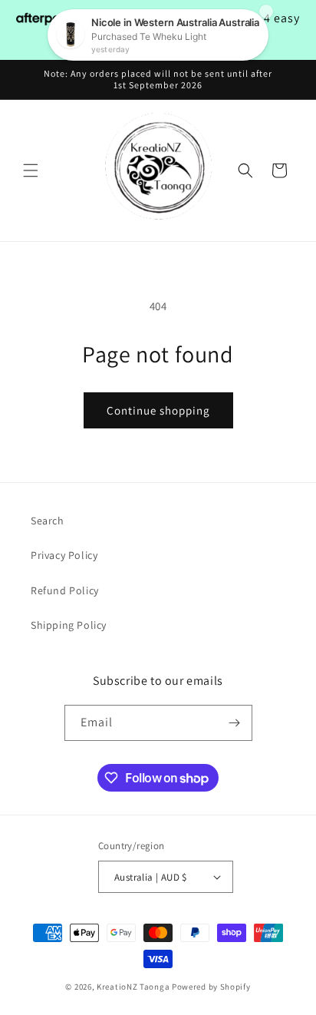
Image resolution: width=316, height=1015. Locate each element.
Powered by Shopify (211, 986)
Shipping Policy (69, 625)
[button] (31, 170)
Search (47, 520)
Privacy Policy (64, 555)
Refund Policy (65, 590)
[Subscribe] (235, 723)
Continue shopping (158, 410)
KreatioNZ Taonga (133, 986)
